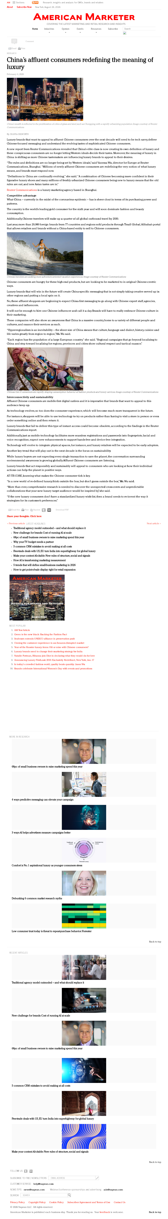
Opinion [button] (65, 29)
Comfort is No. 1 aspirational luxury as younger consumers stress (47, 865)
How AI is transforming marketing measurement (39, 560)
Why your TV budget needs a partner (33, 542)
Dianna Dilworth (19, 134)
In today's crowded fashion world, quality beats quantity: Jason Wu (49, 664)
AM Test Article (22, 630)
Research (11, 53)
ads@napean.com (113, 1190)
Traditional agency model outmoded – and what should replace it (49, 528)
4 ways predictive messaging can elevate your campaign (43, 799)
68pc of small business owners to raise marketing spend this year (48, 537)
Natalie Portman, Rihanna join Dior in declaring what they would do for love (54, 656)
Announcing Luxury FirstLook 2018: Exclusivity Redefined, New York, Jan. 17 (54, 660)
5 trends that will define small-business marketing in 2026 (44, 565)
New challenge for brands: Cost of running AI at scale (42, 533)
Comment (30, 42)
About (10, 7)
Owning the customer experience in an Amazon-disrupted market (49, 643)
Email (14, 49)
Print (23, 49)
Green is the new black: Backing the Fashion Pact (40, 634)
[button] (19, 2)
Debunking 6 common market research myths (37, 898)
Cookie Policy (56, 1202)
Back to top (155, 942)
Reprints (36, 510)
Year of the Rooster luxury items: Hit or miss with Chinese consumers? (51, 647)
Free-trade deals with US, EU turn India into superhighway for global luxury (54, 551)
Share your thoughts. (24, 516)
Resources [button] (96, 29)
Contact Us (119, 1202)
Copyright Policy (37, 1202)
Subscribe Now (24, 7)
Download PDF (62, 510)
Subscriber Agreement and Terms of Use (88, 1202)
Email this (16, 510)
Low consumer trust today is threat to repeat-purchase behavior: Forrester (51, 931)
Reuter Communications (22, 190)
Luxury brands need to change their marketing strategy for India (48, 651)
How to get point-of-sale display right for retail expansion (44, 570)
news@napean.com (34, 1190)
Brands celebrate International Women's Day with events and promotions (53, 669)
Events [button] (80, 29)
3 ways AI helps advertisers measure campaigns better (41, 832)
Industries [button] (49, 29)
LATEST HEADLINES (35, 523)
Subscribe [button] (113, 29)
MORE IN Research (19, 736)
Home (35, 29)
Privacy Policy (17, 1202)
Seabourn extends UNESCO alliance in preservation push (44, 639)
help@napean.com (43, 1184)
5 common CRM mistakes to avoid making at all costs (42, 546)
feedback (105, 1212)
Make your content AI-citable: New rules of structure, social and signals (51, 556)
